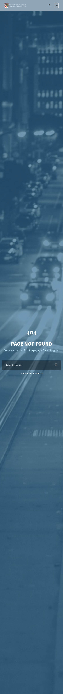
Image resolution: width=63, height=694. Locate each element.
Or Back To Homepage (31, 373)
